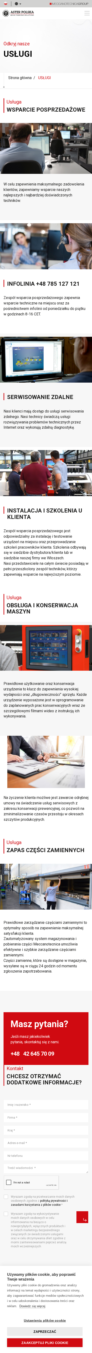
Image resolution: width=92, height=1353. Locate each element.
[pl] (5, 3)
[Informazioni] (82, 1217)
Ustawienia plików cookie (45, 1320)
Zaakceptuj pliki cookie (44, 1343)
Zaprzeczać (44, 1332)
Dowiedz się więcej (32, 1306)
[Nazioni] (16, 3)
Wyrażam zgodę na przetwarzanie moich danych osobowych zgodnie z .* (43, 1200)
